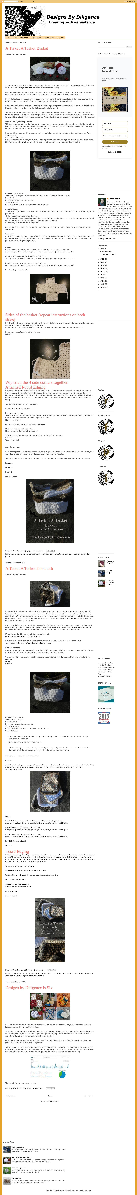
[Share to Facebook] (52, 551)
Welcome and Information (21, 37)
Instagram (8, 467)
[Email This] (47, 551)
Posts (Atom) (54, 1101)
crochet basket (22, 554)
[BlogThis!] (49, 551)
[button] (115, 100)
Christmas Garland (108, 254)
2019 (102, 265)
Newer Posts (11, 1096)
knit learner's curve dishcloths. (81, 618)
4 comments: (38, 1088)
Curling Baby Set (18, 1147)
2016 (102, 275)
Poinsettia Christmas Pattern (110, 582)
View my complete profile (107, 239)
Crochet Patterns (36, 37)
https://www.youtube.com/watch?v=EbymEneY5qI (23, 636)
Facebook (8, 463)
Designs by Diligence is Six (28, 987)
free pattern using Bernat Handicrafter (59, 554)
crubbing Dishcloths (12, 891)
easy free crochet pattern (37, 554)
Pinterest (8, 472)
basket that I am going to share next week (72, 611)
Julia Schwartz (114, 199)
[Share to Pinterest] (54, 551)
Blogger (88, 1191)
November (106, 251)
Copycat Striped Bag (19, 1168)
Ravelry (22, 142)
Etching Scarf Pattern (24, 88)
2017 (102, 271)
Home (8, 37)
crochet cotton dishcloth (37, 973)
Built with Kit (115, 152)
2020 (102, 262)
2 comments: (39, 970)
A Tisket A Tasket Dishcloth (29, 568)
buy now (15, 137)
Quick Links (60, 37)
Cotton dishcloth (16, 973)
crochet (13, 554)
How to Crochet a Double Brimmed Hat (18, 887)
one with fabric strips (32, 94)
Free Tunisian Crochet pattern (75, 973)
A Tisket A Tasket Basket (26, 48)
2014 (102, 281)
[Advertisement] (110, 175)
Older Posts (89, 1096)
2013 (102, 284)
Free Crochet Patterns (106, 663)
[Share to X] (51, 551)
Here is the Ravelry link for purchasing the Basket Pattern (30, 643)
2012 (102, 287)
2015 (102, 278)
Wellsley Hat (16, 1178)
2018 (102, 268)
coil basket (57, 94)
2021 (102, 259)
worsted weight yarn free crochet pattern (30, 976)
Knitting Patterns (49, 37)
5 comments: (38, 551)
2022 (102, 249)
